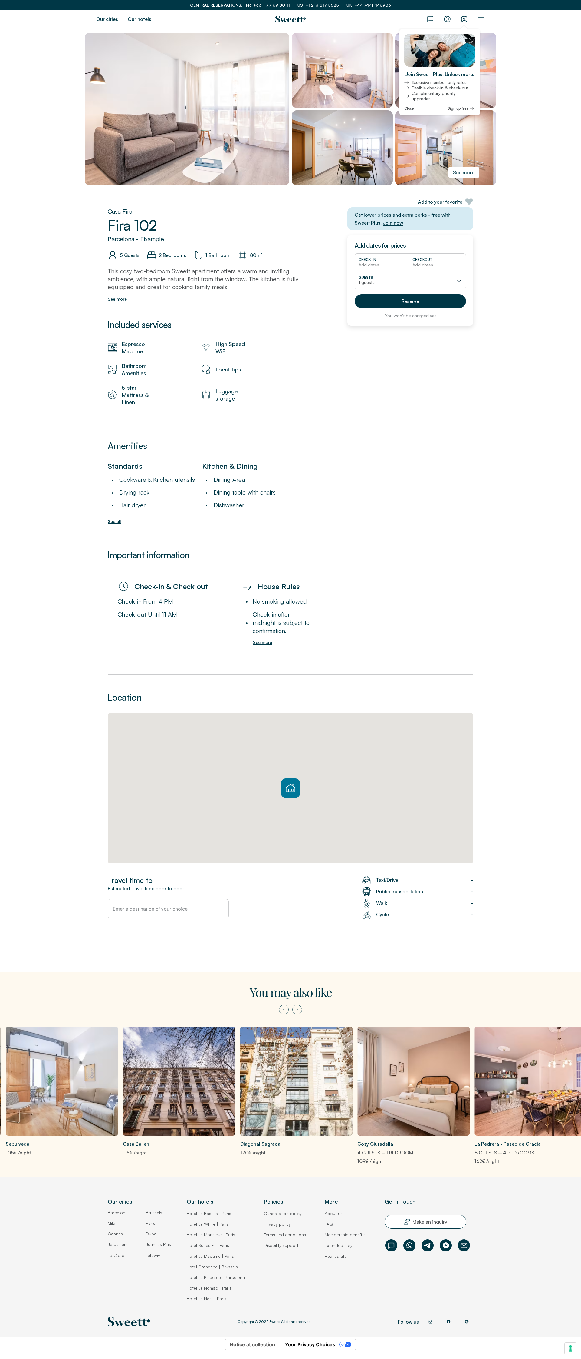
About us (334, 1213)
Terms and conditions (285, 1234)
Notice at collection (252, 1344)
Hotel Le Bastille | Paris (209, 1213)
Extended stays (340, 1245)
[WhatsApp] (409, 1245)
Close (409, 108)
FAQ (329, 1224)
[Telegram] (427, 1245)
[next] (297, 1009)
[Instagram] (430, 1321)
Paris (150, 1223)
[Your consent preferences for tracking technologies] (570, 1348)
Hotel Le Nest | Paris (206, 1298)
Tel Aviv (153, 1255)
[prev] (284, 1009)
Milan (113, 1223)
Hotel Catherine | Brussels (212, 1266)
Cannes (115, 1233)
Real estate (336, 1256)
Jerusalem (117, 1244)
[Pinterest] (466, 1321)
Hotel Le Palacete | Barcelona (216, 1277)
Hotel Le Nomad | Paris (209, 1288)
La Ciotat (117, 1255)
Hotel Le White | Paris (208, 1224)
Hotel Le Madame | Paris (210, 1256)
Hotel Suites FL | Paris (208, 1245)
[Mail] (464, 1245)
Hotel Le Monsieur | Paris (211, 1234)
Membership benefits (345, 1234)
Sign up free (458, 108)
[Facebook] (445, 1245)
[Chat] (391, 1245)
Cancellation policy (283, 1213)
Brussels (154, 1212)
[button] (410, 301)
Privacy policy (277, 1224)
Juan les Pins (158, 1244)
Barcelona (118, 1212)
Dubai (151, 1233)
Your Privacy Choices (310, 1344)
